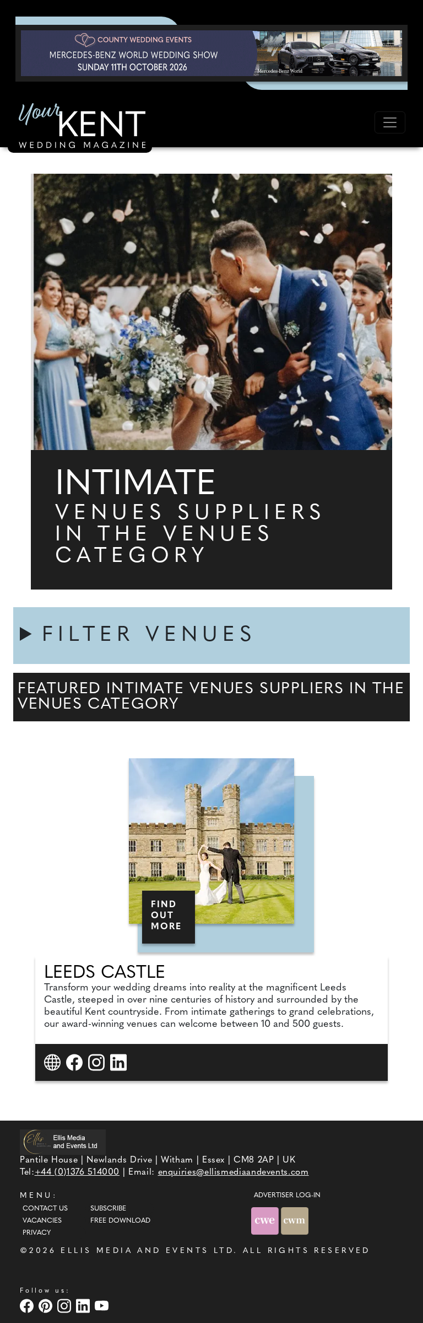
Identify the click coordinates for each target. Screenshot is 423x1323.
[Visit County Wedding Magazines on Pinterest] (47, 1305)
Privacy (37, 1233)
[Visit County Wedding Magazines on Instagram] (65, 1305)
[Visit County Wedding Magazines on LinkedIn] (84, 1305)
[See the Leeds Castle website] (53, 1062)
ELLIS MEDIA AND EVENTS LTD (147, 1251)
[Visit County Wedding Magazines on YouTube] (103, 1305)
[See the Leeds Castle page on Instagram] (97, 1062)
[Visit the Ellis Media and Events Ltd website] (63, 1142)
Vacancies (42, 1221)
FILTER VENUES (149, 635)
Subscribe (108, 1209)
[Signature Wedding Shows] (211, 53)
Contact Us (45, 1209)
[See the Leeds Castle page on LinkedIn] (119, 1062)
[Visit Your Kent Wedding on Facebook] (28, 1305)
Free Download (120, 1221)
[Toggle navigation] (390, 122)
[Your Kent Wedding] (80, 127)
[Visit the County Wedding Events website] (266, 1221)
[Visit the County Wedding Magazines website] (294, 1221)
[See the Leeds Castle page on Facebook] (75, 1062)
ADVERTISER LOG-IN (287, 1195)
